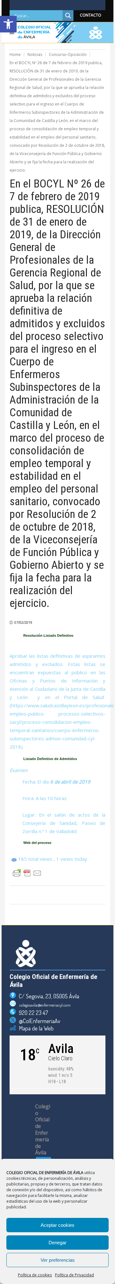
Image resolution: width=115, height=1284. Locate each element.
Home (15, 54)
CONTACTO (90, 15)
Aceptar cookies (57, 1225)
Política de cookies (35, 1275)
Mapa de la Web (35, 1028)
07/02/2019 (23, 622)
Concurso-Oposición (68, 54)
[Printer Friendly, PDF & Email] (27, 873)
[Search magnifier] (68, 15)
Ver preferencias (58, 1260)
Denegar (57, 1242)
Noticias (34, 54)
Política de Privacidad (74, 1275)
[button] (8, 24)
